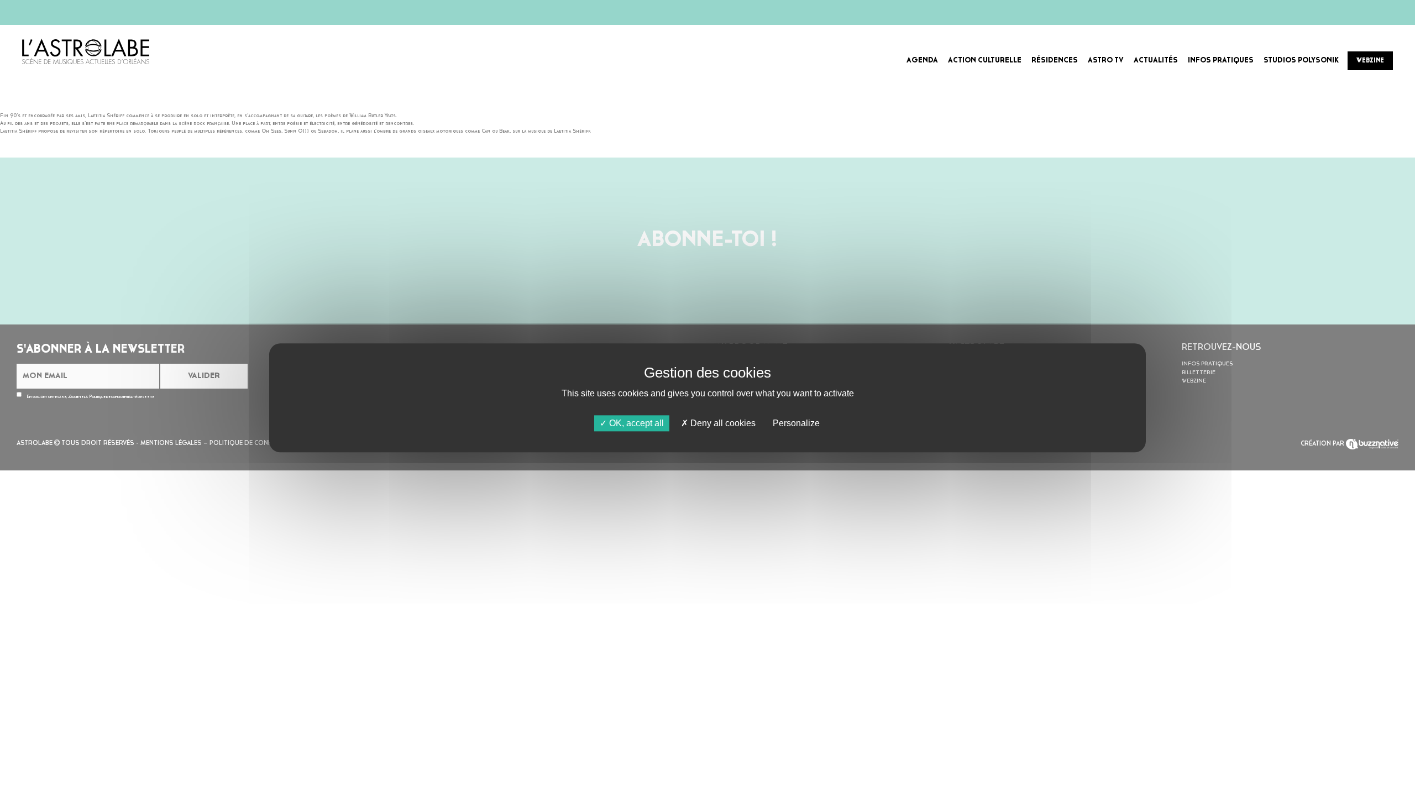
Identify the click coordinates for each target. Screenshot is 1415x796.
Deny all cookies (722, 423)
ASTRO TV (1106, 60)
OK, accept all (635, 423)
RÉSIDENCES (1054, 60)
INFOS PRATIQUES (1221, 60)
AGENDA (922, 60)
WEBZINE (1370, 60)
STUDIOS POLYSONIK (1301, 60)
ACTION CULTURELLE (984, 60)
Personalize (796, 423)
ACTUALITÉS (1156, 60)
